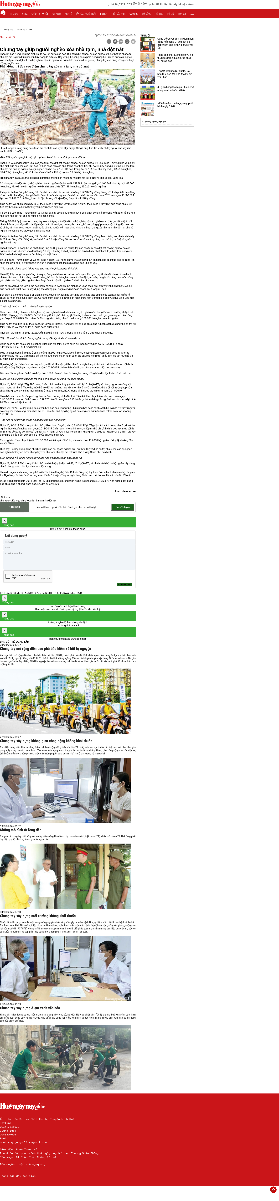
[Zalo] (121, 42)
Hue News (56, 13)
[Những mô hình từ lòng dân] (65, 876)
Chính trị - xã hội (39, 13)
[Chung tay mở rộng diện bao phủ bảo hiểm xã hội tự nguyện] (65, 701)
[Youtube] (145, 4)
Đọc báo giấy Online (174, 4)
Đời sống (146, 13)
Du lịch (103, 13)
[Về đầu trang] (273, 1189)
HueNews (189, 4)
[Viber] (127, 42)
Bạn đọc (182, 13)
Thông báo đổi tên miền (18, 1176)
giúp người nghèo (20, 500)
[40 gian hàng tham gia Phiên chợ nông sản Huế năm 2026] (147, 93)
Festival (14, 13)
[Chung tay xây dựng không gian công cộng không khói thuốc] (65, 790)
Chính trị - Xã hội (24, 29)
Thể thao (159, 13)
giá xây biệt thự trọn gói (155, 122)
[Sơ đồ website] (135, 4)
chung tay (5, 500)
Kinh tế (68, 13)
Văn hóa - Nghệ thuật (86, 13)
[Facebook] (140, 4)
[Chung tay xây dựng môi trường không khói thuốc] (65, 968)
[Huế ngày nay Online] (20, 6)
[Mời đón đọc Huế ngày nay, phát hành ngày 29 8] (147, 109)
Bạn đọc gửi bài (155, 4)
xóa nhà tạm (37, 500)
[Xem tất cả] (192, 14)
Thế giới (170, 13)
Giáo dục (133, 13)
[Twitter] (133, 42)
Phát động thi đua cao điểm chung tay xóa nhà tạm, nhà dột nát (44, 66)
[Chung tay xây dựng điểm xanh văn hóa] (65, 1057)
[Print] (109, 41)
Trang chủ (8, 29)
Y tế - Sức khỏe (118, 13)
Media (24, 13)
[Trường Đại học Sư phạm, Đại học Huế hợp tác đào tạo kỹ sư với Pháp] (147, 76)
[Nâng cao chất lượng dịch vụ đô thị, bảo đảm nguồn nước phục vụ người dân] (147, 60)
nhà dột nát (50, 500)
